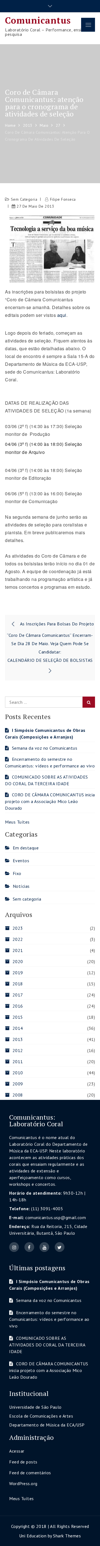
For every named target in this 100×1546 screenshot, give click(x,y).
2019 (17, 972)
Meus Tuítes (17, 822)
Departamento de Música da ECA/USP (47, 1425)
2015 (17, 1017)
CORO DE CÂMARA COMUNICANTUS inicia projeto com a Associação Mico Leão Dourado (50, 801)
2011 (17, 1061)
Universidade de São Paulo (35, 1407)
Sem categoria (24, 199)
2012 (17, 1050)
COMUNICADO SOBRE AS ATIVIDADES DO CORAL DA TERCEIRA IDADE (47, 1344)
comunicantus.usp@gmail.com (55, 1217)
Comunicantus (38, 20)
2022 (17, 939)
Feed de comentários (30, 1472)
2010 (17, 1072)
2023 (17, 928)
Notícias (21, 886)
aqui (61, 315)
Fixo (17, 873)
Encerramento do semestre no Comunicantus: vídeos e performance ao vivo (49, 1319)
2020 (17, 961)
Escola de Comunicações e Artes (41, 1416)
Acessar (16, 1451)
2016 (17, 1006)
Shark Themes (67, 1535)
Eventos (21, 860)
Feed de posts (23, 1462)
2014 (17, 1028)
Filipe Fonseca (63, 199)
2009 (17, 1084)
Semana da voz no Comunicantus (44, 748)
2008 (17, 1095)
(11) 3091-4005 (47, 1208)
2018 (17, 983)
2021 (17, 950)
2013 (17, 1039)
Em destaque (26, 848)
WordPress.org (23, 1483)
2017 (17, 995)
